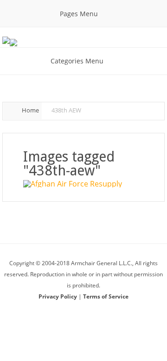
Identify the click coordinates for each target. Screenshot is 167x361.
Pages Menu (79, 13)
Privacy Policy (58, 296)
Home (30, 110)
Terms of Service (105, 296)
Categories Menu (77, 60)
